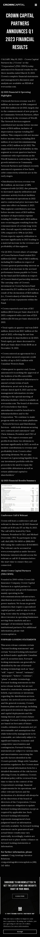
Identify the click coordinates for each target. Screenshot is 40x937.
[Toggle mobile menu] (36, 5)
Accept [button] (20, 932)
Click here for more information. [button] (16, 926)
